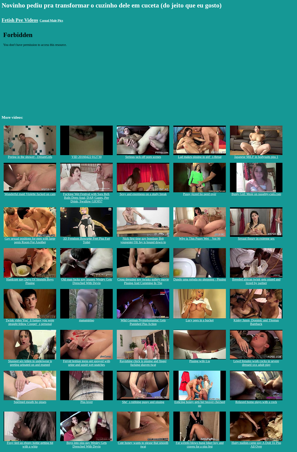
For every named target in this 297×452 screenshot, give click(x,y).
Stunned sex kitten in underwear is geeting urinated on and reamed (30, 362)
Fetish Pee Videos (20, 20)
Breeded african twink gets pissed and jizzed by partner (256, 281)
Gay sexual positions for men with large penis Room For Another (30, 240)
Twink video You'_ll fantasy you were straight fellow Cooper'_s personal (30, 322)
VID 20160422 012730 (87, 157)
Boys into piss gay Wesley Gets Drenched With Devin (86, 444)
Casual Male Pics (51, 20)
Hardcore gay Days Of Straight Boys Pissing (30, 281)
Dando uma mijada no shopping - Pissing (199, 279)
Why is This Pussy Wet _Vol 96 (199, 238)
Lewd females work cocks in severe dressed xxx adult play (256, 362)
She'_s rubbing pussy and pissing (143, 402)
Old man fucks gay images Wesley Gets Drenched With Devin (86, 281)
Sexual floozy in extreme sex (256, 238)
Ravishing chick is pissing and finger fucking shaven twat (143, 362)
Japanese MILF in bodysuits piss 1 (256, 157)
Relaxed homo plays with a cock (256, 402)
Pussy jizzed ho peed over (199, 194)
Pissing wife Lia (199, 361)
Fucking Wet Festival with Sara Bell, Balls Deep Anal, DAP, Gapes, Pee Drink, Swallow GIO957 (86, 197)
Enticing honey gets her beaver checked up (199, 403)
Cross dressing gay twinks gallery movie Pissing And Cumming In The (143, 281)
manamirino (86, 320)
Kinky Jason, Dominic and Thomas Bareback (256, 322)
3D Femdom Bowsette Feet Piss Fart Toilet (86, 240)
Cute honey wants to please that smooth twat (143, 444)
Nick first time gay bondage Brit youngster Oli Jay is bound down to (143, 240)
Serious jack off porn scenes (143, 157)
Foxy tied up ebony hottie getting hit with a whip (30, 444)
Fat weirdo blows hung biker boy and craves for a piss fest (200, 444)
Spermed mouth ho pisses (30, 402)
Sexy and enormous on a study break (143, 194)
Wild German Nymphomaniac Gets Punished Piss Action (143, 322)
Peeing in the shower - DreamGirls (30, 157)
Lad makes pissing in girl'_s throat (199, 157)
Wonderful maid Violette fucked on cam (29, 194)
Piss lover (86, 402)
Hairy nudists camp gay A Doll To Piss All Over (256, 444)
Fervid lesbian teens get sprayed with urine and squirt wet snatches (86, 362)
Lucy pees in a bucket (200, 320)
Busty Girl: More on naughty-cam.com (256, 194)
